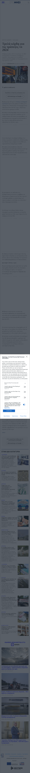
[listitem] (15, 383)
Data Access (15, 416)
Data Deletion (7, 416)
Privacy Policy (23, 416)
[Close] (27, 357)
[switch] (24, 387)
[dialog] (15, 386)
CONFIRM (9, 410)
